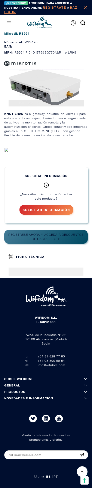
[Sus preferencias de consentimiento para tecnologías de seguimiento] (84, 480)
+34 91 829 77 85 (51, 356)
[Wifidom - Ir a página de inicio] (39, 27)
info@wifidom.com (51, 365)
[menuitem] (73, 23)
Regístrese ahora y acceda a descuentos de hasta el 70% (46, 237)
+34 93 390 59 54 (51, 360)
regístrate (54, 7)
